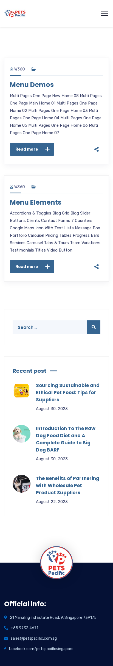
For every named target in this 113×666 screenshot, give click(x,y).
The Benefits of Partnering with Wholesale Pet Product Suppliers (67, 485)
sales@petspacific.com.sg (34, 638)
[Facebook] (96, 108)
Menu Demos (32, 84)
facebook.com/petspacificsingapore (41, 649)
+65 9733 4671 (24, 628)
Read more (26, 149)
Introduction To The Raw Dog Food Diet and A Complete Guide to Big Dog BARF (65, 439)
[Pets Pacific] (15, 13)
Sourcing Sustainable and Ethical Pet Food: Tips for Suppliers (68, 392)
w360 (19, 69)
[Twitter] (96, 119)
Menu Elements (35, 202)
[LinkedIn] (96, 142)
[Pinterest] (96, 131)
